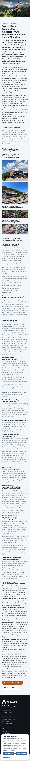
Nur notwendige (21, 753)
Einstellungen (6, 757)
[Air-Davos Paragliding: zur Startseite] (7, 3)
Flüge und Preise (22, 134)
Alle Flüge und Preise (10, 688)
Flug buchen (5, 731)
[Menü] (26, 3)
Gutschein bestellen (7, 733)
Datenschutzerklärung (8, 750)
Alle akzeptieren (8, 753)
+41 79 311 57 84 (7, 712)
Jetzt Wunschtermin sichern (12, 683)
